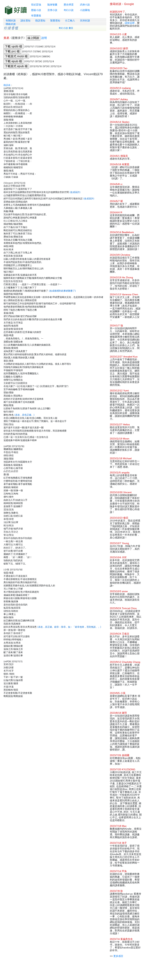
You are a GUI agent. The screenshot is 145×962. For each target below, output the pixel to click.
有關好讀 (11, 20)
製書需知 (55, 20)
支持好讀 (85, 20)
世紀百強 (36, 4)
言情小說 (52, 9)
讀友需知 (25, 20)
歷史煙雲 (69, 4)
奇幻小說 (69, 9)
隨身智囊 (52, 4)
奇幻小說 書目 (66, 28)
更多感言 (118, 956)
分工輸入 (70, 20)
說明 (44, 38)
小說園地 (85, 9)
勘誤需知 (40, 20)
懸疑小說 (36, 9)
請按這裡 (130, 23)
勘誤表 (7, 85)
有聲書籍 (36, 15)
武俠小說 (85, 4)
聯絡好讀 (11, 24)
